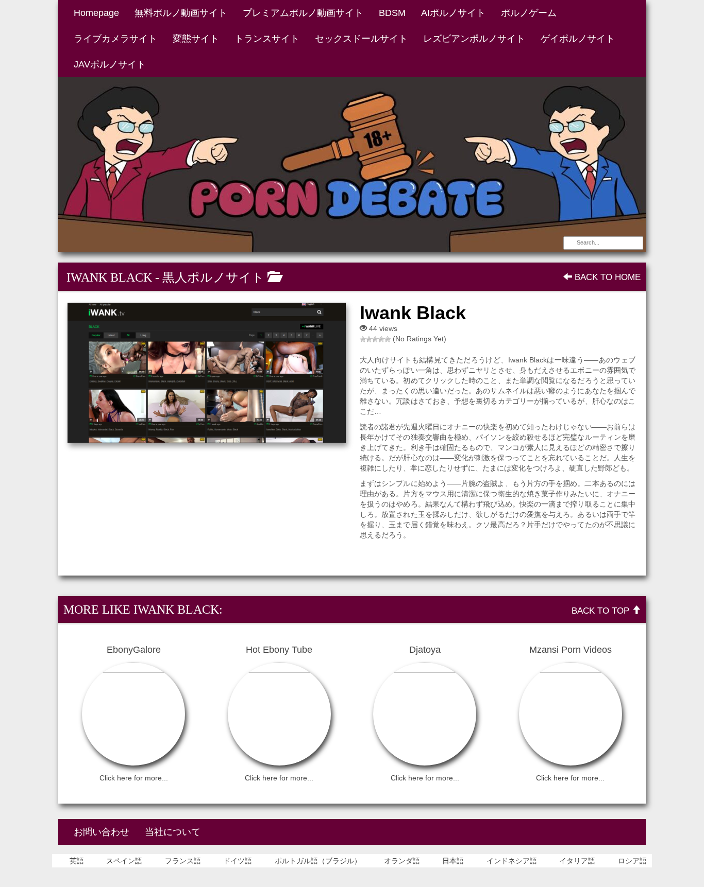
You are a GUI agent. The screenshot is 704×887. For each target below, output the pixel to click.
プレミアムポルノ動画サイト (303, 13)
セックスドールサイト (361, 38)
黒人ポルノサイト (213, 277)
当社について (172, 832)
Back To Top (602, 611)
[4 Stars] (381, 339)
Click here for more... (133, 778)
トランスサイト (266, 38)
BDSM (392, 13)
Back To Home (606, 277)
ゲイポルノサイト (578, 38)
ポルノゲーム (529, 13)
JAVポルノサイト (110, 64)
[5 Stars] (387, 339)
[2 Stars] (369, 339)
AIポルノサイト (453, 13)
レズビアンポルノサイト (474, 38)
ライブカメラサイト (115, 38)
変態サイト (196, 38)
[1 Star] (363, 339)
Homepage (96, 13)
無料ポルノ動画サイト (181, 13)
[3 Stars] (375, 339)
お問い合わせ (101, 832)
